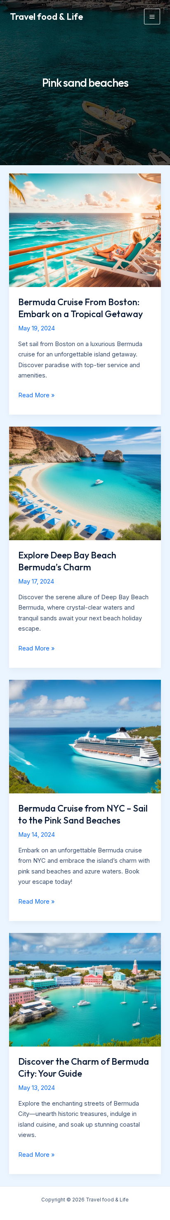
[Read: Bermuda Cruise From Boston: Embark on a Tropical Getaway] (85, 230)
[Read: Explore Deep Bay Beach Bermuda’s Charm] (85, 483)
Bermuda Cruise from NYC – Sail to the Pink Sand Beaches (83, 814)
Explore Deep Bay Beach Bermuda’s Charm (67, 560)
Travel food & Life (46, 16)
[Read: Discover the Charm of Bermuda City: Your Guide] (85, 989)
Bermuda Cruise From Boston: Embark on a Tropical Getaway (80, 307)
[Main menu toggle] (152, 17)
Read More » (36, 396)
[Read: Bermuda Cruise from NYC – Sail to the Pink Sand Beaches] (85, 736)
